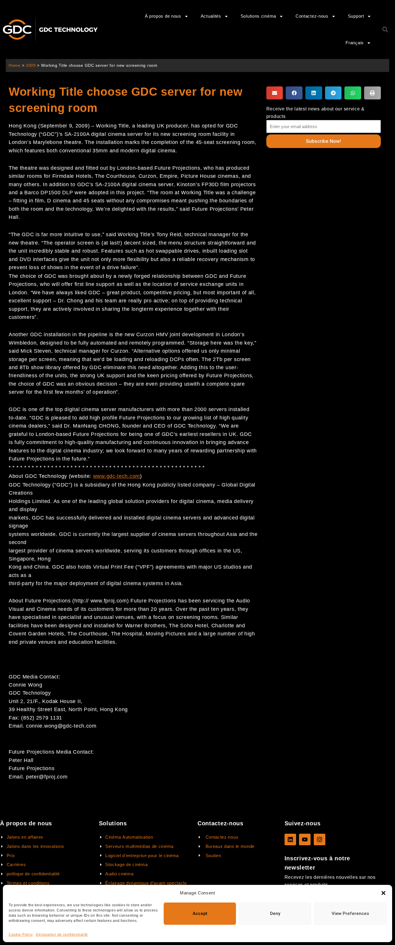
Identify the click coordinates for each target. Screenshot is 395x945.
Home (15, 65)
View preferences (350, 913)
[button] (383, 893)
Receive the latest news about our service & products (315, 112)
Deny (275, 913)
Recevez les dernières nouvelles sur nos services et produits (330, 881)
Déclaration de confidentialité (62, 935)
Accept (200, 913)
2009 (31, 65)
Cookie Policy (21, 935)
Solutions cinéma (258, 16)
